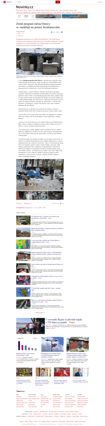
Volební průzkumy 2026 (21, 398)
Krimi (57, 10)
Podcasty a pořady (45, 12)
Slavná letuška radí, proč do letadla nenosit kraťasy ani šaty (47, 265)
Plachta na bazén (37, 413)
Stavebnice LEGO (40, 416)
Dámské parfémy (49, 416)
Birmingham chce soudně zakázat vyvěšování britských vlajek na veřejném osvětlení (51, 355)
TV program (68, 12)
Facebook (21, 421)
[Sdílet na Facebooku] (61, 203)
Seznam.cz (100, 2)
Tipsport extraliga (44, 400)
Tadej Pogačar (31, 402)
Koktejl (75, 10)
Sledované (79, 12)
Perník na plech (56, 406)
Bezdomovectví (29, 207)
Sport (51, 12)
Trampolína (44, 413)
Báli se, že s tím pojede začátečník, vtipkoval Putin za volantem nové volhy (47, 301)
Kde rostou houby (53, 411)
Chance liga (43, 396)
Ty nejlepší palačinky (57, 396)
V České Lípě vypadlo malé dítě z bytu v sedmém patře (45, 289)
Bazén (30, 413)
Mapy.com (36, 411)
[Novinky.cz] (24, 7)
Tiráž (40, 421)
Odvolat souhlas (70, 421)
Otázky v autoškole (81, 404)
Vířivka (80, 413)
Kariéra (35, 421)
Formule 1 (43, 404)
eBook (53, 32)
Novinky (18, 31)
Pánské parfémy (84, 416)
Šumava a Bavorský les (70, 400)
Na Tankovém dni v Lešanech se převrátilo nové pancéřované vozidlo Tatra (45, 217)
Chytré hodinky (75, 416)
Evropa (32, 232)
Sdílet (59, 32)
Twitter (26, 421)
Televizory (69, 416)
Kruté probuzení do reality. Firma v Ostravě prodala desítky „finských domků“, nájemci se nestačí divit (46, 253)
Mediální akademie (46, 421)
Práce (44, 207)
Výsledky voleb (19, 400)
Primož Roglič (31, 404)
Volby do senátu (19, 404)
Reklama (31, 421)
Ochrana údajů (61, 421)
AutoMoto (25, 12)
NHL (42, 406)
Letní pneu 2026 (81, 396)
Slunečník (51, 413)
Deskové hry (63, 416)
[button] (40, 61)
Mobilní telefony (31, 416)
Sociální (39, 207)
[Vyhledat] (58, 2)
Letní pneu (56, 416)
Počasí (63, 12)
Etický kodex (54, 421)
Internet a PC (19, 12)
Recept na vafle (56, 404)
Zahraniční (38, 10)
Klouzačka (56, 413)
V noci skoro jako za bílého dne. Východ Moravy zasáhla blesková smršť (45, 241)
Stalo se (25, 10)
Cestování (34, 12)
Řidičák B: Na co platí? (82, 402)
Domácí (30, 10)
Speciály (59, 12)
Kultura (60, 10)
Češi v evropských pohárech (72, 411)
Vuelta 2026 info (32, 396)
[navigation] (2, 2)
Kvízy (55, 12)
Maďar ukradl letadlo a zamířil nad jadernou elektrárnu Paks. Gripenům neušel (47, 229)
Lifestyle (71, 10)
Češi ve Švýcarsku (69, 402)
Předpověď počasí (44, 411)
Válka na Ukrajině (45, 10)
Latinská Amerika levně (70, 404)
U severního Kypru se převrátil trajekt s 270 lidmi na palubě (64, 321)
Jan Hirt (30, 400)
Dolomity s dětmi (69, 406)
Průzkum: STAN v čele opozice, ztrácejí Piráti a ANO (25, 354)
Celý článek (52, 328)
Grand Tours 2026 (32, 406)
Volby (33, 10)
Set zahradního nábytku (65, 413)
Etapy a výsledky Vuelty (33, 398)
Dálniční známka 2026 (82, 398)
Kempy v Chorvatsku (70, 396)
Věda (29, 12)
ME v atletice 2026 (45, 402)
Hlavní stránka (19, 10)
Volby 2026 (18, 396)
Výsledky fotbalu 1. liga (46, 398)
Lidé (35, 207)
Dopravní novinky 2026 (82, 400)
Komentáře (52, 10)
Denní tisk (74, 12)
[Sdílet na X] (63, 203)
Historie (38, 12)
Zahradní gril (75, 413)
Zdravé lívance (56, 400)
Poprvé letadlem (69, 398)
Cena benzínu (61, 411)
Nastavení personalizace (80, 421)
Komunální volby (20, 406)
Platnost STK (80, 406)
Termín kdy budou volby (21, 402)
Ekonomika (65, 10)
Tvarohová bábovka (57, 402)
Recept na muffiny (57, 398)
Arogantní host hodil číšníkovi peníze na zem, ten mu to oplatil (46, 277)
